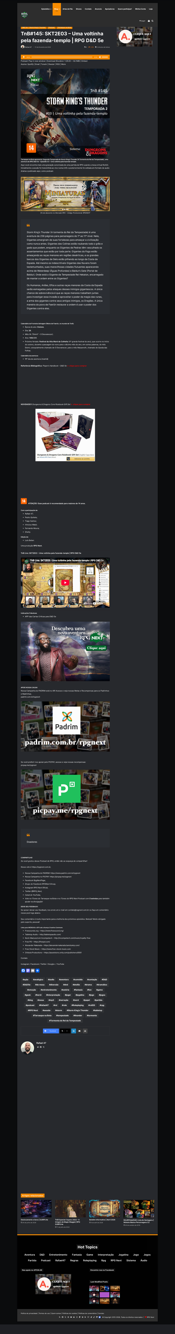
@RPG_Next (36, 891)
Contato (88, 9)
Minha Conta (140, 9)
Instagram (25, 964)
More (63, 64)
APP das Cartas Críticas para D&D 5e (40, 616)
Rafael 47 (28, 47)
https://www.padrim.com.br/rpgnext (65, 873)
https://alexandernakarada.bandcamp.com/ (62, 945)
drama (89, 984)
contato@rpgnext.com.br (78, 910)
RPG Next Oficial (41, 888)
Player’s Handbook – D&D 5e (55, 366)
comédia (78, 979)
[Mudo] (100, 57)
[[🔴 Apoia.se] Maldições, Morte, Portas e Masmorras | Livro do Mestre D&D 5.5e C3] (94, 1301)
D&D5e (27, 984)
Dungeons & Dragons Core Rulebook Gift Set (51, 404)
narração (64, 1000)
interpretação (53, 995)
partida (99, 1000)
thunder (78, 1015)
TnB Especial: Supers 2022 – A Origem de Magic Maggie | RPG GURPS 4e (67, 1222)
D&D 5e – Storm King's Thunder (33, 27)
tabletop (98, 1010)
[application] (65, 57)
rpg (102, 1005)
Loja (150, 9)
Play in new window (37, 61)
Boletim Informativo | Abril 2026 (102, 1220)
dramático (102, 984)
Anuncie (98, 9)
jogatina (80, 995)
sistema (131, 1260)
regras (74, 1260)
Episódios (45, 9)
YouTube (36, 895)
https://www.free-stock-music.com (56, 949)
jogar (68, 995)
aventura (64, 979)
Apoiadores (110, 9)
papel (87, 1000)
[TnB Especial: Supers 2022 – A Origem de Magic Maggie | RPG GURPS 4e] (70, 1208)
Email (37, 64)
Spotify (30, 64)
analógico (38, 979)
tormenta (92, 1015)
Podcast (52, 27)
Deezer (51, 64)
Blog (56, 9)
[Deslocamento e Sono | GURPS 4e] (36, 1208)
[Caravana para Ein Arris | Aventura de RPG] (115, 1288)
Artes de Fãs (68, 9)
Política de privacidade (29, 1313)
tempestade (63, 1015)
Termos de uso (44, 1313)
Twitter (43, 964)
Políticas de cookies (69, 1313)
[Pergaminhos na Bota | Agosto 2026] (115, 1301)
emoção (32, 990)
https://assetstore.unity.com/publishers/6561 (63, 952)
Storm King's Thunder (78, 1010)
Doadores (32, 842)
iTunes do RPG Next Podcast (73, 898)
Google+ (51, 964)
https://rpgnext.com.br (41, 867)
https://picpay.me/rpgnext (60, 877)
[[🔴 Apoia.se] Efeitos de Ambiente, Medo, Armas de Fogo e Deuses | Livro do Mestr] (94, 1294)
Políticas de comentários (88, 1313)
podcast (30, 1005)
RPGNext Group (48, 884)
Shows (79, 9)
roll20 (92, 1005)
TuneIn (44, 64)
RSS (58, 64)
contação (92, 979)
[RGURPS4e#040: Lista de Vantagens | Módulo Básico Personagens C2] (139, 1209)
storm (59, 1010)
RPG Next (33, 1010)
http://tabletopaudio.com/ (50, 934)
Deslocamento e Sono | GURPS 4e (34, 1220)
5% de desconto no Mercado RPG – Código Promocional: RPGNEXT (65, 213)
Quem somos (56, 1313)
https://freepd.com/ (42, 942)
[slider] (105, 57)
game (100, 990)
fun (90, 990)
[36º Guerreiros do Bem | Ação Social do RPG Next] (104, 1294)
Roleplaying (78, 1005)
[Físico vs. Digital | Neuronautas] (104, 1288)
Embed (84, 61)
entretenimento (49, 990)
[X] (43, 1047)
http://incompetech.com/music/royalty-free (72, 938)
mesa (41, 1000)
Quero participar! (125, 9)
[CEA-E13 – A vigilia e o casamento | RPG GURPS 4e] (104, 1301)
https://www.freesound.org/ (52, 931)
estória (66, 990)
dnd (66, 984)
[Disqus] (65, 1093)
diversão (54, 984)
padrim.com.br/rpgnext (30, 697)
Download (51, 61)
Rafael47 (44, 1005)
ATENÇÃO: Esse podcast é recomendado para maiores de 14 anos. (56, 503)
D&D (105, 979)
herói (39, 995)
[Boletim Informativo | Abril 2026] (104, 1208)
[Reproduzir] (24, 57)
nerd (76, 1000)
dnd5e (77, 984)
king (31, 1000)
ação (26, 979)
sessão (47, 1010)
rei (56, 1005)
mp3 (52, 1000)
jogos (102, 995)
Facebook (35, 964)
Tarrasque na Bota (64, 27)
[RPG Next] (24, 15)
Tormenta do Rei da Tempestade (65, 1020)
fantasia (78, 990)
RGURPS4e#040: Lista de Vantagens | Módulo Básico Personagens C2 (139, 1221)
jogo (92, 995)
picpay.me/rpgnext (28, 765)
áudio (51, 979)
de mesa (40, 984)
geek (28, 995)
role (65, 1005)
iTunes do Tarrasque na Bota (44, 898)
